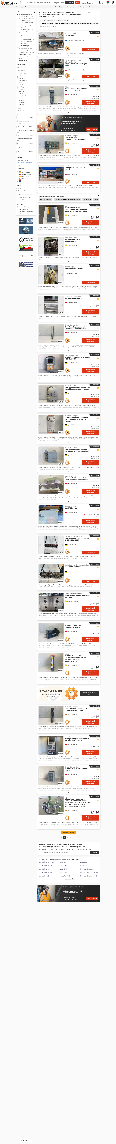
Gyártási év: (19, 124)
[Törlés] (67, 20)
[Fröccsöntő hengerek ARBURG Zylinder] (51, 514)
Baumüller (22, 96)
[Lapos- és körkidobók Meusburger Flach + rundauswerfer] (51, 246)
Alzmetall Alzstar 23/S (45, 865)
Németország (26, 172)
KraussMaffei (23, 80)
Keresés (70, 3)
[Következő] (62, 42)
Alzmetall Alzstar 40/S (45, 872)
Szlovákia (24, 178)
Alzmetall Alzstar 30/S (45, 869)
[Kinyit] (68, 55)
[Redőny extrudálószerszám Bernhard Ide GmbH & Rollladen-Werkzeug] (51, 602)
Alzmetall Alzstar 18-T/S (46, 862)
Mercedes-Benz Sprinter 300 (89, 872)
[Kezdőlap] (16, 7)
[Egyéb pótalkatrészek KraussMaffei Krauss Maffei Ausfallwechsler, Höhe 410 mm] (51, 484)
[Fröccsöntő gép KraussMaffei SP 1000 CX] (51, 274)
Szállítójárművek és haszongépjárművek (26, 51)
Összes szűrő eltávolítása (48, 27)
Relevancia (92, 13)
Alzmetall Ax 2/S (44, 876)
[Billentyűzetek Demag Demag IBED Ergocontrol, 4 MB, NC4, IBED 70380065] (51, 745)
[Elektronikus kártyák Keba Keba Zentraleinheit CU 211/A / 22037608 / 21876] (51, 715)
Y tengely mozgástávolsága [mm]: (24, 139)
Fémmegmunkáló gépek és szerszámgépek (26, 48)
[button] (113, 2)
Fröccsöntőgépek (27, 29)
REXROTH (22, 73)
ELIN (21, 98)
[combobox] (26, 168)
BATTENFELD (23, 93)
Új (19, 188)
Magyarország (24, 162)
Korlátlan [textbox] (21, 168)
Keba (21, 85)
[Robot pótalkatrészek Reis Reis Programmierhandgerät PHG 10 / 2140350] (51, 363)
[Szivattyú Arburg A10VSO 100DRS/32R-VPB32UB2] (51, 174)
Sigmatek (22, 91)
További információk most (89, 693)
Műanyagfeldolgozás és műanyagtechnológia (26, 15)
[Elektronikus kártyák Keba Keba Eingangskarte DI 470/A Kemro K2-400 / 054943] (51, 333)
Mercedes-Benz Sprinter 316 (89, 876)
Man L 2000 (83, 865)
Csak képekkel (24, 207)
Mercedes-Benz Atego (87, 869)
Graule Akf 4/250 (64, 876)
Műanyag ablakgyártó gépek (27, 42)
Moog (21, 82)
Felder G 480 (63, 869)
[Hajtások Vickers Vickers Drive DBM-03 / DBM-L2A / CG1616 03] (51, 95)
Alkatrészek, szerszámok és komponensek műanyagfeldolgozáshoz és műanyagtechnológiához (28, 23)
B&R (21, 76)
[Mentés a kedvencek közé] (98, 35)
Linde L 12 (83, 862)
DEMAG (22, 89)
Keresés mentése (69, 833)
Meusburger (23, 102)
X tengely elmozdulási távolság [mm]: (25, 131)
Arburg (22, 78)
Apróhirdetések (24, 197)
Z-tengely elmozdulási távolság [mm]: (25, 148)
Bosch (21, 87)
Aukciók (22, 200)
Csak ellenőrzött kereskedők (26, 212)
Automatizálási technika (25, 57)
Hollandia (24, 181)
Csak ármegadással (23, 121)
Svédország (25, 176)
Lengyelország (26, 174)
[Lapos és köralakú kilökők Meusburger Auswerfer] (51, 305)
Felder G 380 (63, 865)
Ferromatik (22, 100)
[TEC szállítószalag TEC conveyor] (51, 41)
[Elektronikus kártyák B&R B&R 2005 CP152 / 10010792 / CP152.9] (51, 775)
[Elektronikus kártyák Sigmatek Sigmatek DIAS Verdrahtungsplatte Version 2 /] (51, 144)
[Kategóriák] (21, 2)
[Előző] (40, 42)
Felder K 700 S (63, 872)
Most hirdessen (92, 129)
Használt (21, 190)
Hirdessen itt (26, 1140)
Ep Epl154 (62, 862)
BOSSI (21, 104)
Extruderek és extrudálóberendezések (27, 33)
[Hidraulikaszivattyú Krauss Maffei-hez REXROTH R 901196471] (51, 573)
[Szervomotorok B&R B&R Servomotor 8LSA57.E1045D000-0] (51, 632)
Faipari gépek (25, 54)
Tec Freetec (87, 199)
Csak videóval (23, 209)
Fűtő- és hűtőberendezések (27, 38)
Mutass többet (69, 879)
